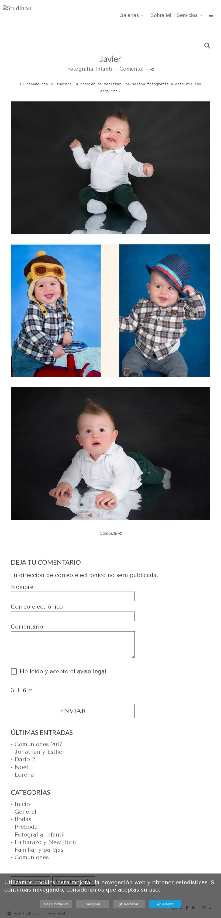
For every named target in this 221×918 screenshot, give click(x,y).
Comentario (27, 627)
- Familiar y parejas (37, 850)
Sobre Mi (160, 15)
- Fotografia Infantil (38, 834)
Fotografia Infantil (90, 69)
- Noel (19, 767)
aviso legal (91, 671)
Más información (56, 904)
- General (23, 811)
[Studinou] (17, 11)
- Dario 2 (23, 759)
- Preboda (24, 827)
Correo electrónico (37, 607)
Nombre (22, 587)
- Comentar (131, 69)
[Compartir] (152, 69)
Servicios (187, 15)
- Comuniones (30, 857)
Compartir (109, 533)
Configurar (92, 904)
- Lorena (22, 775)
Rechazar (130, 904)
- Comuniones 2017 (36, 744)
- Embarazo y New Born (43, 842)
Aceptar (167, 904)
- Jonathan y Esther (38, 752)
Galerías (129, 15)
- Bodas (21, 819)
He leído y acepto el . (62, 671)
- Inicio (20, 804)
